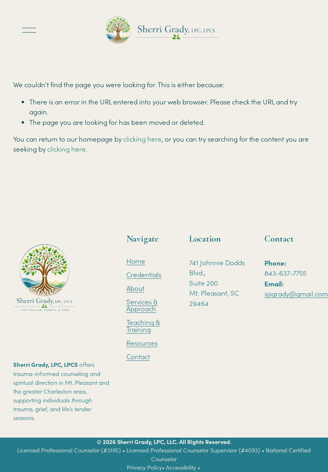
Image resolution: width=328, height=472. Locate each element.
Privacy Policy (144, 467)
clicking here (142, 138)
